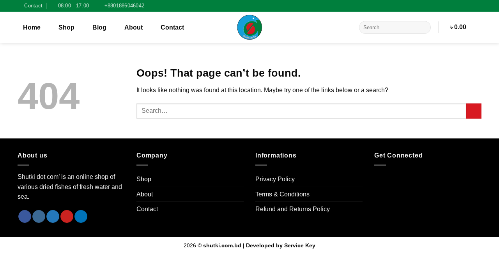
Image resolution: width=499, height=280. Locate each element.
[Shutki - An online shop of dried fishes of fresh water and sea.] (249, 27)
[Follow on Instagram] (477, 6)
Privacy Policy (275, 179)
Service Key (299, 245)
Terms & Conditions (282, 194)
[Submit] (423, 27)
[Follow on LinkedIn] (80, 216)
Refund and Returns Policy (292, 209)
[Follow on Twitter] (52, 216)
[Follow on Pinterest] (66, 216)
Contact (172, 27)
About (133, 27)
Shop (66, 27)
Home (32, 27)
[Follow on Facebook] (470, 6)
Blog (99, 27)
